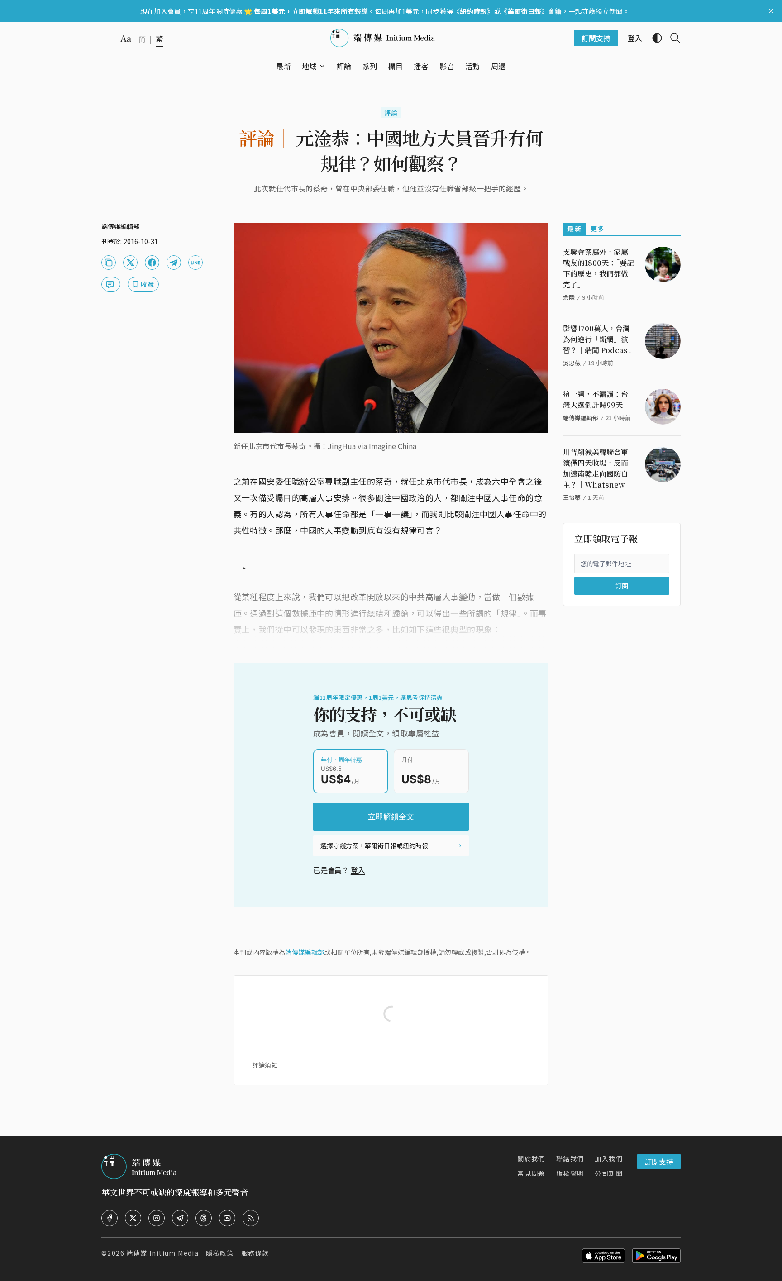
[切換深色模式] (653, 38)
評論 (391, 112)
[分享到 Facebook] (152, 262)
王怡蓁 (572, 497)
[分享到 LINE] (195, 262)
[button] (309, 66)
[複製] (108, 262)
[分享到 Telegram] (174, 262)
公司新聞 (609, 1173)
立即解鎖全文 (391, 816)
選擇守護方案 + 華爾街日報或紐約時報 (374, 845)
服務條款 (255, 1252)
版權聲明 (570, 1173)
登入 (358, 870)
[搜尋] (672, 38)
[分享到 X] (130, 262)
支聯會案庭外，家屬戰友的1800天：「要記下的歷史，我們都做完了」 (598, 268)
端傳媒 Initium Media (162, 1252)
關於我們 (531, 1158)
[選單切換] (322, 66)
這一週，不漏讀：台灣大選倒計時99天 (595, 399)
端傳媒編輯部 (304, 951)
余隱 (569, 297)
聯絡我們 (570, 1158)
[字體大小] (125, 38)
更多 (598, 228)
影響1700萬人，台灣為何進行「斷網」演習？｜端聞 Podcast (597, 339)
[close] (771, 11)
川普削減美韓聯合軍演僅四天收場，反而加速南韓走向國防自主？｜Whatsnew (595, 468)
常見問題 (531, 1173)
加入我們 (609, 1158)
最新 (574, 228)
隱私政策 (220, 1252)
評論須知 (264, 1065)
